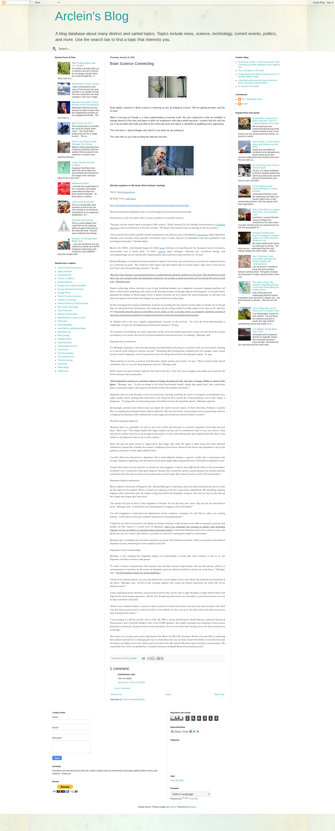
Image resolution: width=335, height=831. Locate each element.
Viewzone (62, 364)
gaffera (173, 807)
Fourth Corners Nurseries (70, 296)
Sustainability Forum (67, 346)
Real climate (63, 335)
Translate (193, 799)
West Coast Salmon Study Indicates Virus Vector (84, 142)
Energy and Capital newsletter (72, 285)
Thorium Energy (65, 360)
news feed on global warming (71, 328)
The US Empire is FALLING (251, 70)
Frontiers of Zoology (67, 300)
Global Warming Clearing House (73, 303)
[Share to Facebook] (159, 658)
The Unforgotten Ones (252, 99)
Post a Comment (122, 688)
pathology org (64, 332)
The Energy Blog (65, 353)
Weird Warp (63, 367)
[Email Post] (143, 658)
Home (168, 694)
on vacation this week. (248, 86)
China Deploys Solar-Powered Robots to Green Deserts (264, 188)
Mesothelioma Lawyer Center (71, 317)
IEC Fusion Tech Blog (68, 307)
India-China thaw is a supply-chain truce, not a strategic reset (266, 212)
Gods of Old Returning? (83, 202)
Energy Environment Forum (71, 289)
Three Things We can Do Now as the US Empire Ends (265, 309)
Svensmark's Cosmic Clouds (85, 84)
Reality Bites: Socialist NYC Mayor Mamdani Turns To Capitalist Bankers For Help (265, 121)
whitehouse (63, 371)
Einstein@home (65, 282)
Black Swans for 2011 (82, 123)
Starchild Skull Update (82, 220)
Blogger (192, 807)
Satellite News (64, 339)
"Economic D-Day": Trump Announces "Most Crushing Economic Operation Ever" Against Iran (259, 64)
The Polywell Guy (66, 357)
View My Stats (177, 780)
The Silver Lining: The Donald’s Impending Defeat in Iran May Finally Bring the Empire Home (265, 286)
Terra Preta (63, 349)
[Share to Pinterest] (162, 658)
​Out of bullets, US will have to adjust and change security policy (266, 144)
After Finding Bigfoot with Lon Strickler (83, 64)
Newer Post (116, 694)
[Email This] (149, 658)
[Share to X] (155, 658)
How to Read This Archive (70, 268)
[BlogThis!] (152, 658)
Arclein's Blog (92, 16)
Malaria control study (67, 314)
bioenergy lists (64, 275)
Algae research (65, 271)
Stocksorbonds (65, 342)
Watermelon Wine (80, 183)
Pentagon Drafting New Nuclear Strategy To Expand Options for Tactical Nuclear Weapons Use (265, 237)
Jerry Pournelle (65, 310)
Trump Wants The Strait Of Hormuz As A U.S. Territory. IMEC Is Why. (259, 75)
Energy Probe (64, 293)
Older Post (219, 694)
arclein (245, 104)
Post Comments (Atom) (134, 699)
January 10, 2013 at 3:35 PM (131, 682)
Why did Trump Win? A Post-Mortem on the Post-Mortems (85, 103)
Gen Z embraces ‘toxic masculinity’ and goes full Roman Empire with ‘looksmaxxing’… (264, 260)
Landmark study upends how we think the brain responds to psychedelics (257, 81)
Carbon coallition (66, 278)
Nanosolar (63, 321)
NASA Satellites (65, 325)
